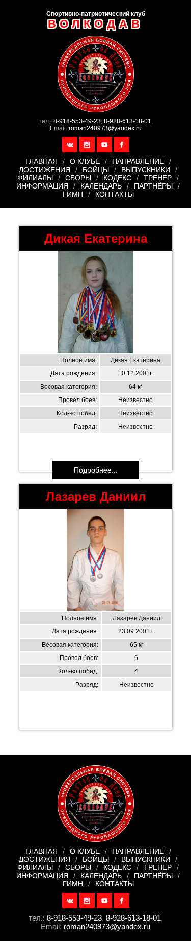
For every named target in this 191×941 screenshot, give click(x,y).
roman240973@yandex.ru (105, 128)
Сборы (78, 178)
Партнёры (153, 186)
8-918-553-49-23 (77, 121)
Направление (138, 161)
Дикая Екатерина (95, 238)
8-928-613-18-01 (127, 121)
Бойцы (96, 170)
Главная (41, 161)
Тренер (158, 178)
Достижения (44, 170)
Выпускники (145, 170)
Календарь (101, 186)
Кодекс (117, 178)
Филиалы (35, 178)
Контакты (114, 194)
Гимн (73, 194)
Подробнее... (96, 470)
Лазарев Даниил (96, 496)
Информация (42, 186)
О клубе (85, 161)
